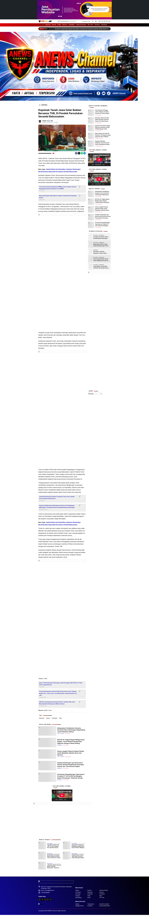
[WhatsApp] (82, 153)
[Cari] (58, 21)
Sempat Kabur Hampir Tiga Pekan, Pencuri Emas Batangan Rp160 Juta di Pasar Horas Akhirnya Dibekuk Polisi (78, 856)
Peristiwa (97, 24)
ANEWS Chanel (46, 120)
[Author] (39, 121)
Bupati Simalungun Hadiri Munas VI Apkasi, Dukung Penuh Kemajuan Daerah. (58, 196)
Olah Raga (104, 24)
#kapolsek (41, 718)
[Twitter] (102, 21)
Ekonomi (64, 24)
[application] (62, 795)
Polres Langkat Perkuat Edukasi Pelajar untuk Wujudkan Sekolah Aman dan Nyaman (70, 753)
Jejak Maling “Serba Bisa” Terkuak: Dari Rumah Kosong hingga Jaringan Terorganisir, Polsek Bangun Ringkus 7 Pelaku (101, 267)
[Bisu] (68, 799)
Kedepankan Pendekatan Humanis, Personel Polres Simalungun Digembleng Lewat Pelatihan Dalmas (71, 730)
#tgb (60, 718)
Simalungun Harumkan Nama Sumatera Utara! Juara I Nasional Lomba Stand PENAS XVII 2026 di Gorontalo (54, 856)
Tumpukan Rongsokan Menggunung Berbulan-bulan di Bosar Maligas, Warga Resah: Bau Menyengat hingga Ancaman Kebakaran (78, 846)
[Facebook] (99, 21)
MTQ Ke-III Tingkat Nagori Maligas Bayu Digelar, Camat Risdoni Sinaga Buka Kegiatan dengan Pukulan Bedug (78, 28)
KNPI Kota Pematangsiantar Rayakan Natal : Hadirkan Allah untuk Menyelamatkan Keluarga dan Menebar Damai (57, 702)
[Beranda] (43, 24)
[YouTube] (107, 21)
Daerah (54, 24)
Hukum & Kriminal (81, 24)
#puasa (48, 718)
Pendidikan (72, 24)
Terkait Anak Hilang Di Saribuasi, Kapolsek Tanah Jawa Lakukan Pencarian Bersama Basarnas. (57, 497)
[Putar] (54, 799)
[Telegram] (109, 21)
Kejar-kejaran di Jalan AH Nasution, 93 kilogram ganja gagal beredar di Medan (103, 135)
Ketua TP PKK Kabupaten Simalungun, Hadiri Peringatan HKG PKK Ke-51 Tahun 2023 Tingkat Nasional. (60, 683)
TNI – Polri (90, 24)
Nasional (48, 24)
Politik (59, 24)
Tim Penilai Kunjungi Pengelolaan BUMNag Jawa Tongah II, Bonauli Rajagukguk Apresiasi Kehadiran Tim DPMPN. (57, 187)
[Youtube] (47, 899)
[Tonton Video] (96, 21)
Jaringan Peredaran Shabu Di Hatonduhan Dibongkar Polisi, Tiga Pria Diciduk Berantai (100, 237)
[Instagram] (104, 21)
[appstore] (41, 904)
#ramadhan (54, 718)
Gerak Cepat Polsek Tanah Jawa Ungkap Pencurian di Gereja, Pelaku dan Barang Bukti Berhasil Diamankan (100, 259)
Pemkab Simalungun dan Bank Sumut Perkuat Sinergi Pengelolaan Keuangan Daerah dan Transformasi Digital (70, 764)
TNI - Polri (60, 733)
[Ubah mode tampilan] (92, 21)
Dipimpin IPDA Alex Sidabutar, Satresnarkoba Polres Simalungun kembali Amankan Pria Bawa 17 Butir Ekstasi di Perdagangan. (102, 144)
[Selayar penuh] (70, 799)
